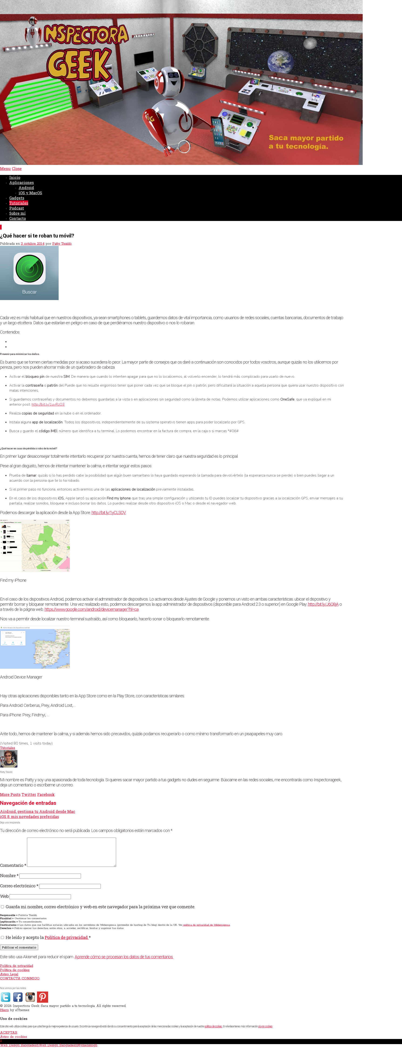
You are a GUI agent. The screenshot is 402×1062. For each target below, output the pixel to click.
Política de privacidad (67, 937)
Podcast (16, 208)
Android (26, 187)
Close (17, 168)
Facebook (46, 794)
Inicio (14, 177)
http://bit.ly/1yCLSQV (108, 512)
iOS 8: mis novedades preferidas (29, 816)
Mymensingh (87, 1045)
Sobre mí (17, 213)
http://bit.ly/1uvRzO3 (48, 404)
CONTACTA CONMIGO (20, 978)
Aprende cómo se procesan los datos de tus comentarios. (124, 956)
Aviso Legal (9, 974)
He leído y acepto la (48, 937)
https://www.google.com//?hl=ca (91, 609)
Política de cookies (15, 970)
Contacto (17, 218)
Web (4, 896)
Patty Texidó (62, 244)
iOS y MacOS (30, 192)
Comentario (13, 865)
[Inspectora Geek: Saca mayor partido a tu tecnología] (181, 164)
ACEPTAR (8, 1033)
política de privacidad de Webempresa (206, 925)
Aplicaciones (21, 182)
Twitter (29, 794)
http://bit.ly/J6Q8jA (323, 604)
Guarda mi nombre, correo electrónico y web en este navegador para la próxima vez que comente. (100, 906)
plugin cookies (265, 1026)
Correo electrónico (19, 885)
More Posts (10, 794)
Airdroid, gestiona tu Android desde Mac (37, 811)
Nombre (9, 875)
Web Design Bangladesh (19, 1045)
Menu (5, 168)
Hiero (4, 1010)
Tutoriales (18, 202)
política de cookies (213, 1026)
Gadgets (16, 197)
